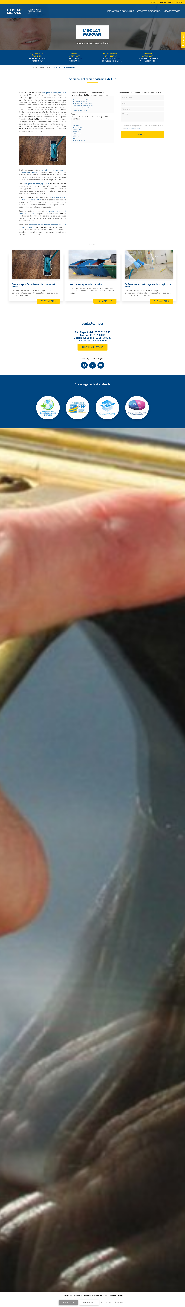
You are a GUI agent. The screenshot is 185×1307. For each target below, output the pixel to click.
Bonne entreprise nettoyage (81, 99)
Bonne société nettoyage (80, 101)
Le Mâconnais (76, 134)
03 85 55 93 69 (147, 56)
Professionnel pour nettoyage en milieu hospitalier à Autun (148, 285)
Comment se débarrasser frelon (82, 106)
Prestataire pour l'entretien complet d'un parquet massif (33, 285)
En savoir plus (48, 301)
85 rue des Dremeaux (37, 59)
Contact (178, 2)
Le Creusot (75, 132)
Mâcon (74, 138)
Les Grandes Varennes (110, 59)
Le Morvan (75, 136)
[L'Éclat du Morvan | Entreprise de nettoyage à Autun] (14, 11)
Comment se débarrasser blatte (82, 103)
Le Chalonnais (76, 129)
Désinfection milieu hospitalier (82, 108)
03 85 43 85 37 (110, 56)
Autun (49, 67)
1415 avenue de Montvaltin (147, 59)
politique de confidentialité (133, 128)
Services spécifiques (172, 11)
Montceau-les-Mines (78, 140)
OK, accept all (69, 1302)
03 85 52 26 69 (37, 56)
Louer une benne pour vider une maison (86, 284)
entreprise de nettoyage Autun (54, 93)
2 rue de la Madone (74, 59)
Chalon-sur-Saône (78, 127)
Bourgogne (75, 125)
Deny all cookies (89, 1302)
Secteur (42, 67)
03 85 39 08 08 (74, 56)
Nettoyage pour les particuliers (149, 11)
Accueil (154, 2)
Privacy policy (121, 1302)
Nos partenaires (166, 2)
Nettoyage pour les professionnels (120, 11)
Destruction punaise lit (79, 110)
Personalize (107, 1302)
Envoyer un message (92, 347)
